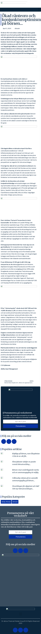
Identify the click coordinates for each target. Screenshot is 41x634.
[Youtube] (37, 3)
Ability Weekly (6, 502)
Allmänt (17, 28)
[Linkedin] (28, 3)
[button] (39, 9)
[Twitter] (33, 3)
